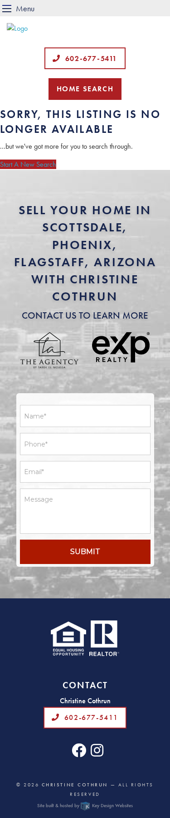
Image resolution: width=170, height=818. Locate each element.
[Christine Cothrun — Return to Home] (85, 28)
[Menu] (6, 8)
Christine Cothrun (75, 784)
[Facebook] (79, 753)
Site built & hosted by (84, 805)
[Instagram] (97, 753)
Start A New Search (28, 164)
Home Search (85, 89)
